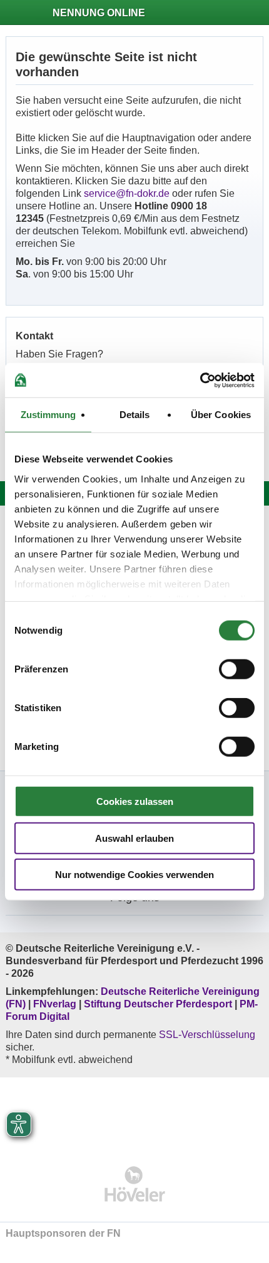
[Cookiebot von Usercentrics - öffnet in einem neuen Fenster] (200, 380)
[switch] (237, 669)
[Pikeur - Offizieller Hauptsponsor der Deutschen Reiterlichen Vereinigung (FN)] (135, 1113)
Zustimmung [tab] (48, 414)
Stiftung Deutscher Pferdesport (158, 1004)
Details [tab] (134, 414)
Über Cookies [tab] (221, 414)
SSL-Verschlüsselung (207, 1034)
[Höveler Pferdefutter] (135, 1184)
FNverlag (56, 1004)
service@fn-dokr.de (127, 193)
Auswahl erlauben (134, 837)
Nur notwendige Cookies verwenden (134, 874)
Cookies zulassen (134, 801)
